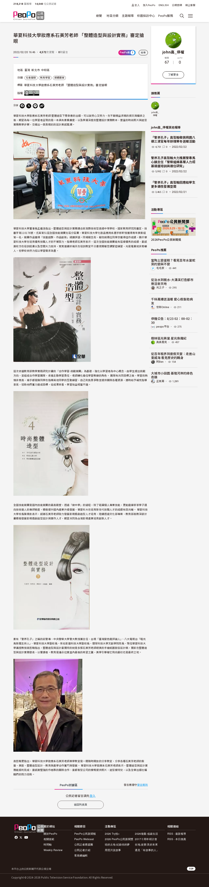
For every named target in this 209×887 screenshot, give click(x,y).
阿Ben (159, 361)
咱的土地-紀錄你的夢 (117, 844)
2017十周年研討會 (146, 839)
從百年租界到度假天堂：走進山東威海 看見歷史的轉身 (173, 355)
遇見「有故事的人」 (147, 850)
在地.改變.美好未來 (146, 844)
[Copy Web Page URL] (41, 105)
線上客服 (190, 5)
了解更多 (173, 74)
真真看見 (161, 342)
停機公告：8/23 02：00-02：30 (172, 320)
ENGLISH (164, 5)
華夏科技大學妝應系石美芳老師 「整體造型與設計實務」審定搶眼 (65, 85)
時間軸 (48, 844)
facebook (16, 837)
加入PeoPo (149, 5)
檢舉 (143, 52)
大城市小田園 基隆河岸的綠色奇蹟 (172, 375)
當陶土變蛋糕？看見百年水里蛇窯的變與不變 (173, 262)
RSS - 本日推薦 (176, 839)
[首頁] (28, 16)
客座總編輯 (81, 855)
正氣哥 (160, 381)
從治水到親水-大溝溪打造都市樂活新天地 (172, 281)
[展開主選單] (190, 16)
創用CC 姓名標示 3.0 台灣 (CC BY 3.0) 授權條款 (32, 93)
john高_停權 (173, 51)
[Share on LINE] (35, 105)
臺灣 (27, 70)
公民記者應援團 (83, 844)
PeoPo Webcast (84, 839)
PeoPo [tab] (68, 785)
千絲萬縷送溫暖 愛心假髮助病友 (172, 301)
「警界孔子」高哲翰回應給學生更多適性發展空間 (173, 184)
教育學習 (45, 77)
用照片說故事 (113, 850)
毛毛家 (160, 268)
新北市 (35, 70)
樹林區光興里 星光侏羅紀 (168, 338)
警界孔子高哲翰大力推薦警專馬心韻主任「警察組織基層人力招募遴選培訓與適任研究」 (173, 162)
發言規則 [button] (142, 784)
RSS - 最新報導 (176, 834)
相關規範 (49, 839)
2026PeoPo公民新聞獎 (166, 239)
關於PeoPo (50, 834)
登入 (137, 5)
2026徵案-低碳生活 (146, 834)
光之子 (160, 287)
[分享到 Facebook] (22, 105)
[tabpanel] (80, 795)
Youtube (26, 837)
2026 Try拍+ (112, 834)
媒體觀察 (59, 77)
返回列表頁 (80, 804)
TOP (191, 868)
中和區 (45, 70)
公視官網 (177, 5)
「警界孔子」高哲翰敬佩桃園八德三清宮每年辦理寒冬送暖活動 (173, 140)
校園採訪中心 (146, 15)
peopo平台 (162, 326)
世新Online (162, 307)
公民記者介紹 (82, 850)
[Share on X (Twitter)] (28, 105)
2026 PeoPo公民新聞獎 (119, 839)
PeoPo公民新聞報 (85, 834)
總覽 (99, 15)
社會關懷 (31, 77)
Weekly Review (53, 850)
